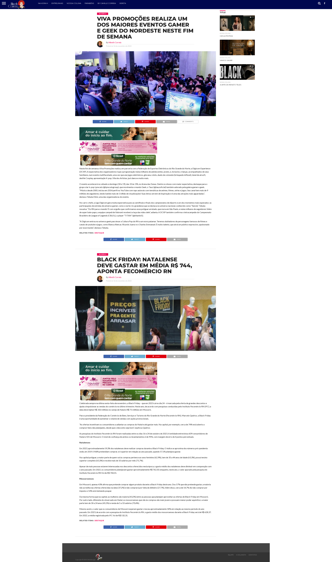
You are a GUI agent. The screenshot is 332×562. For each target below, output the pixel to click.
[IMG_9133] (118, 139)
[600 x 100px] (118, 166)
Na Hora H (43, 3)
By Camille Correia (107, 3)
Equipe (231, 555)
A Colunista (241, 555)
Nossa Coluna (74, 3)
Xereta (122, 3)
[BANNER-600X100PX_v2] (118, 152)
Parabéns (89, 3)
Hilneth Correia (115, 42)
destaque (99, 233)
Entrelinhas (57, 3)
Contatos (253, 555)
